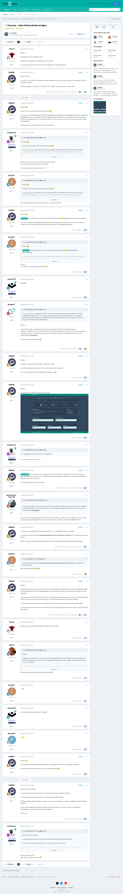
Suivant (28, 42)
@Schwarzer (24, 474)
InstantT (11, 175)
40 (12, 661)
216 (12, 320)
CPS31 (56, 546)
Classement (35, 9)
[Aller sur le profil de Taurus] (12, 55)
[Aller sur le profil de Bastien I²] (12, 311)
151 (13, 512)
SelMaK (14, 33)
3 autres (67, 615)
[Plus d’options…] (86, 49)
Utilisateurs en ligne (30, 14)
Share (72, 34)
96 (12, 64)
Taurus (11, 49)
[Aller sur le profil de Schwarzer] (12, 139)
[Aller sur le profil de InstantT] (12, 182)
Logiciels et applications (30, 35)
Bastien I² (49, 92)
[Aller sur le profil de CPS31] (12, 651)
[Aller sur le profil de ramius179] (12, 285)
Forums (5, 14)
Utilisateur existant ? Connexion (99, 3)
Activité (15, 9)
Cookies (70, 887)
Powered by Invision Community (61, 891)
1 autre (73, 546)
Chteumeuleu (34, 335)
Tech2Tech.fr (24, 9)
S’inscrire (116, 3)
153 (12, 191)
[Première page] (5, 42)
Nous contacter (61, 887)
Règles (12, 14)
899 (12, 150)
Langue (52, 887)
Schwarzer (11, 133)
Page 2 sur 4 (40, 42)
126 (12, 88)
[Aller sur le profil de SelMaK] (6, 34)
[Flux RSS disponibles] (118, 877)
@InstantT (24, 218)
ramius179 (11, 279)
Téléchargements (47, 9)
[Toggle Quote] (23, 137)
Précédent (10, 42)
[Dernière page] (33, 42)
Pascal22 (11, 733)
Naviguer (7, 9)
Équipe (19, 14)
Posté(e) (27, 49)
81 (12, 749)
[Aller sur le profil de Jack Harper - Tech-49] (12, 503)
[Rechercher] (118, 9)
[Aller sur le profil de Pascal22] (12, 740)
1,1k (12, 297)
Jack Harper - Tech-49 (63, 92)
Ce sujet (112, 9)
